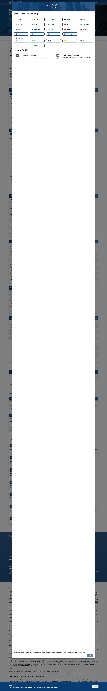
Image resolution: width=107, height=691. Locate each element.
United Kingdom (70, 34)
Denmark (52, 19)
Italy (67, 24)
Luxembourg (85, 24)
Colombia (68, 40)
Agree (95, 686)
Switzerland (53, 34)
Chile (51, 40)
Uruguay (36, 45)
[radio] (33, 57)
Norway (52, 29)
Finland (68, 19)
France (84, 19)
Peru (19, 45)
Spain (19, 34)
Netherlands (37, 29)
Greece (35, 24)
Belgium (36, 19)
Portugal (84, 29)
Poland (68, 29)
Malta (19, 29)
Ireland (52, 24)
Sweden (36, 34)
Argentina (20, 40)
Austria (19, 19)
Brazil (35, 40)
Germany (20, 24)
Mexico (84, 40)
